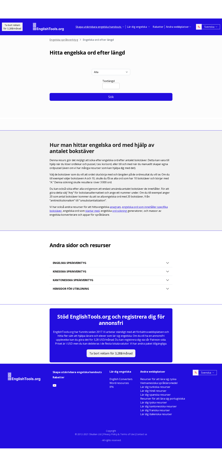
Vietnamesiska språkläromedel (158, 383)
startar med (92, 211)
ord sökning (119, 211)
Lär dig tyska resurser (153, 402)
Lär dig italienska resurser (156, 414)
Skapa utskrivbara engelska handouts (77, 372)
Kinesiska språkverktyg (69, 271)
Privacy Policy (110, 434)
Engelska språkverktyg (64, 40)
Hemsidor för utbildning (71, 288)
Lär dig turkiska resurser (155, 387)
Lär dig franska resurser (155, 410)
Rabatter (158, 27)
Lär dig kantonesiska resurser (158, 406)
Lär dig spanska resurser (155, 394)
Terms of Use (127, 434)
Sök (111, 97)
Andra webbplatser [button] (177, 27)
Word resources (119, 383)
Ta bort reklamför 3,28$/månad (12, 27)
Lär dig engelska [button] (137, 27)
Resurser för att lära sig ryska (158, 379)
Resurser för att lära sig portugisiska (162, 398)
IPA (112, 387)
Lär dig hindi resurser (153, 391)
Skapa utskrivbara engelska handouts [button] (99, 27)
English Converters (121, 379)
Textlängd (108, 81)
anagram (115, 207)
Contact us (141, 434)
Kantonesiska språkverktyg (73, 280)
